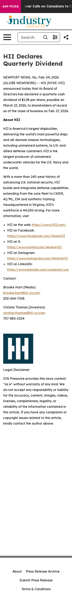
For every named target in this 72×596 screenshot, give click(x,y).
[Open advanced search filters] (55, 37)
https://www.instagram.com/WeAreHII (37, 258)
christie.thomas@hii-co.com (24, 313)
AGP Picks (10, 6)
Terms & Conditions (36, 589)
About (17, 571)
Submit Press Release (36, 580)
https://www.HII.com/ (49, 225)
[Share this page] (66, 37)
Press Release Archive (43, 571)
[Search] (45, 37)
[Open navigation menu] (7, 37)
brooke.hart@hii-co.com (21, 293)
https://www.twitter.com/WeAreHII (34, 247)
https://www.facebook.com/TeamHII (36, 236)
